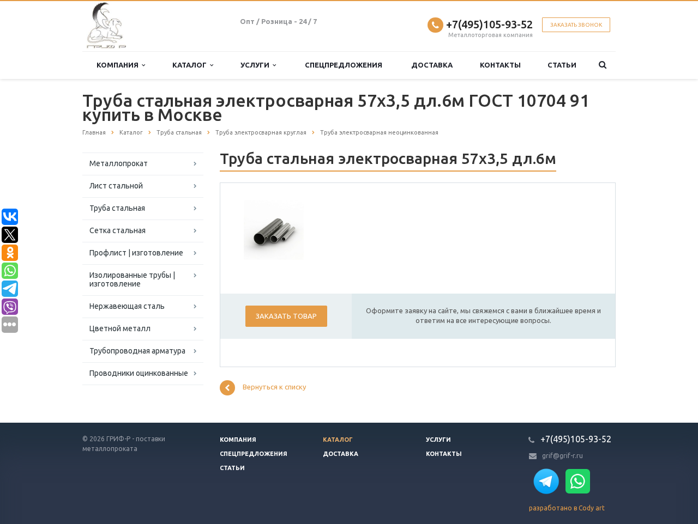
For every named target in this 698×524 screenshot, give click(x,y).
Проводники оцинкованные (138, 373)
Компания (119, 65)
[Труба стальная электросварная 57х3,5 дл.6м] (274, 229)
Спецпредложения (343, 65)
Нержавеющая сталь (127, 306)
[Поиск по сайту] (602, 65)
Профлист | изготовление (136, 252)
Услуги (256, 65)
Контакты (500, 65)
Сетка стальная (117, 230)
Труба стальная (117, 208)
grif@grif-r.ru (562, 455)
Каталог (191, 65)
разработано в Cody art (567, 507)
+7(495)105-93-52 (489, 24)
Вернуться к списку (274, 387)
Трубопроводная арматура (137, 350)
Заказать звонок (576, 25)
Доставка (432, 65)
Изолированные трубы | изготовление (132, 279)
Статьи (561, 65)
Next (288, 228)
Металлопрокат (118, 163)
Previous (259, 228)
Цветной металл (120, 328)
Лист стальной (116, 185)
